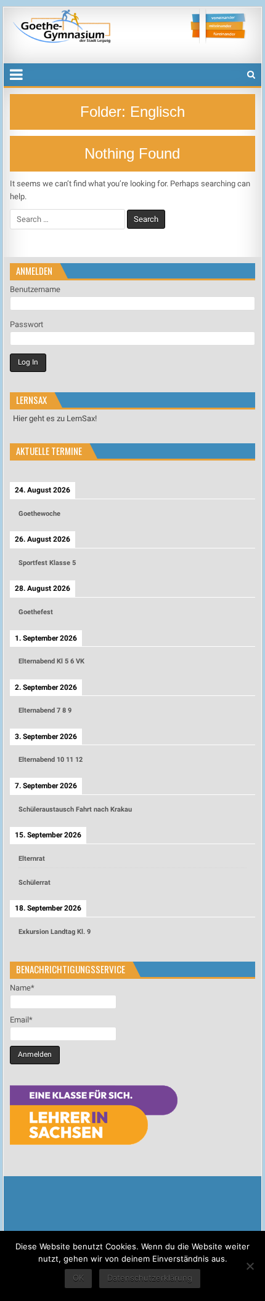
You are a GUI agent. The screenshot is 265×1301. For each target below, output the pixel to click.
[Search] (251, 74)
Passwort (26, 324)
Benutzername (35, 289)
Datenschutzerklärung (149, 1278)
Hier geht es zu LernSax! (55, 418)
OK (78, 1278)
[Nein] (249, 1266)
